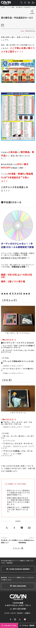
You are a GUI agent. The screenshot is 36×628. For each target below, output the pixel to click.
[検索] (21, 3)
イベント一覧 (18, 548)
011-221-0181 (19, 609)
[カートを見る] (29, 3)
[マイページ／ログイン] (25, 3)
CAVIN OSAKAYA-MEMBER (19, 569)
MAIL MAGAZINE (19, 586)
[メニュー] (33, 3)
